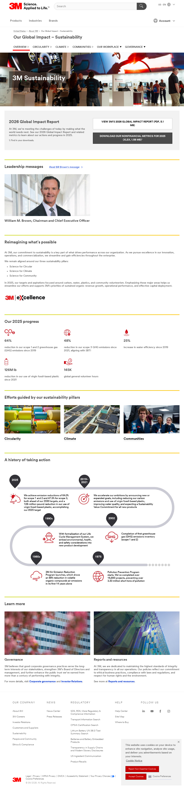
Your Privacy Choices (100, 776)
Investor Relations (71, 681)
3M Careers (19, 717)
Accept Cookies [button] (135, 777)
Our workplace (108, 47)
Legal (28, 776)
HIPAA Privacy (49, 776)
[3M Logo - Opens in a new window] (29, 6)
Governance (134, 47)
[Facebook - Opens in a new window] (160, 711)
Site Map (119, 717)
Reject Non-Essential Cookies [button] (142, 769)
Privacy (36, 776)
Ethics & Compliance (23, 745)
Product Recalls (78, 762)
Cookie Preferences (35, 779)
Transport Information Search (85, 719)
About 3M (18, 711)
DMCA (61, 776)
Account (164, 21)
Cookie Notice (134, 761)
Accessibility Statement (77, 776)
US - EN (162, 5)
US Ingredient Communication (86, 756)
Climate (61, 47)
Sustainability (19, 733)
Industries (35, 20)
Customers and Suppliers (25, 728)
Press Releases (54, 717)
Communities (82, 47)
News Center (53, 711)
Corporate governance (42, 681)
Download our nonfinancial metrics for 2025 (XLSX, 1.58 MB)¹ (132, 138)
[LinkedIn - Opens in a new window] (143, 711)
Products (16, 20)
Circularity (41, 47)
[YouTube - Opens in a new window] (152, 711)
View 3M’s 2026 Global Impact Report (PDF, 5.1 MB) (133, 124)
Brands (53, 20)
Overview (19, 47)
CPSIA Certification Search (84, 725)
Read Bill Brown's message (64, 167)
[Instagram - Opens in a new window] (168, 711)
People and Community (25, 739)
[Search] (142, 6)
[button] (160, 777)
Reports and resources (121, 681)
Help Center (121, 711)
